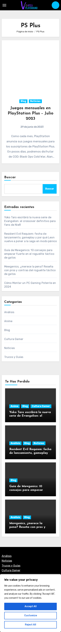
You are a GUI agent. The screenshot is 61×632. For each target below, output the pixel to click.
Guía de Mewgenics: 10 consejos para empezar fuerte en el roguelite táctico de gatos (29, 254)
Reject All (30, 624)
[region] (30, 603)
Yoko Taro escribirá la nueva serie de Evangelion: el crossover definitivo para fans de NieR (30, 221)
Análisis (9, 312)
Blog (23, 101)
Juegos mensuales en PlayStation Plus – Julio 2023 (30, 113)
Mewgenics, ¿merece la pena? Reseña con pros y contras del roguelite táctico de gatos (30, 270)
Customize (30, 615)
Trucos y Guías (13, 357)
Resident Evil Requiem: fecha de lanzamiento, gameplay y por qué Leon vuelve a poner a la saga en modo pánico (30, 237)
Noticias (35, 101)
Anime (8, 321)
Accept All (31, 606)
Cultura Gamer (13, 339)
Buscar (10, 177)
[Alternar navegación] (4, 5)
